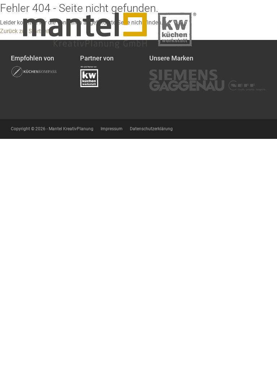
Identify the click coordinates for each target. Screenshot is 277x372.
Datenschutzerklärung (151, 128)
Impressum (112, 128)
